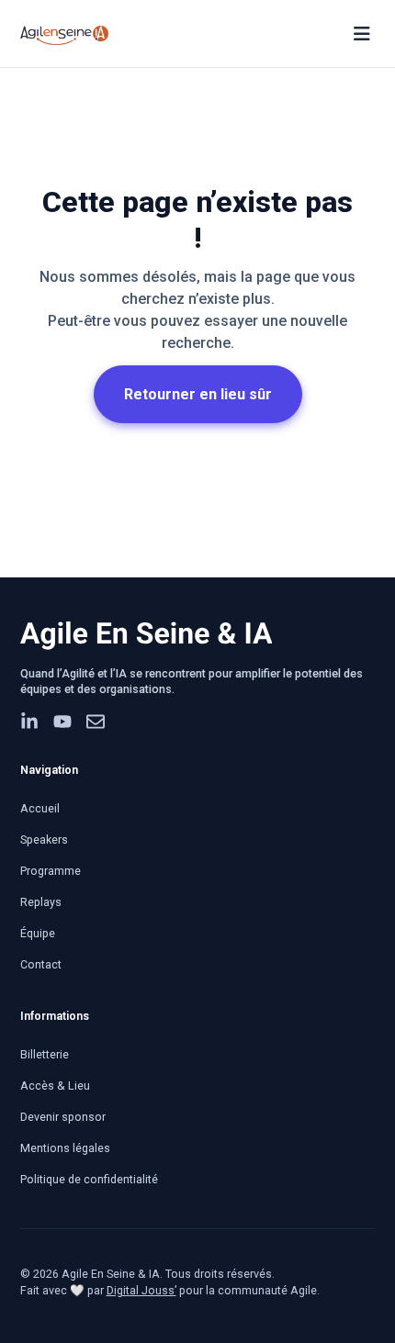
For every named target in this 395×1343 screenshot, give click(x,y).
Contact (41, 964)
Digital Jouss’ (141, 1290)
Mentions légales (65, 1148)
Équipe (37, 933)
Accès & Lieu (55, 1085)
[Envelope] (95, 721)
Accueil (40, 808)
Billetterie (44, 1054)
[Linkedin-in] (29, 721)
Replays (41, 902)
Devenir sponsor (63, 1117)
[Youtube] (62, 721)
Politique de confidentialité (89, 1179)
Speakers (44, 839)
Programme (50, 871)
